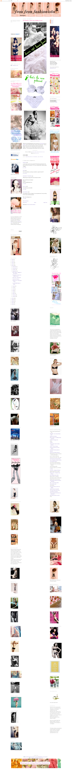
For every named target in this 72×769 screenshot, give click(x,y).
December (14, 266)
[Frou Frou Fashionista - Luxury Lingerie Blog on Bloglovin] (15, 34)
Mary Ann (24, 186)
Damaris (51, 451)
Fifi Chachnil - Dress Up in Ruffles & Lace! (32, 20)
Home (35, 202)
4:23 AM (24, 198)
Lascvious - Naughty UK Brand (55, 470)
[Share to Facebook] (26, 155)
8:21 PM (24, 167)
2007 (13, 302)
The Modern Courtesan (54, 491)
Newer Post (25, 202)
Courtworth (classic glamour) (55, 449)
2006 (13, 304)
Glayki (24, 170)
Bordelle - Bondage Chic (54, 439)
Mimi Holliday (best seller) (54, 475)
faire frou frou (29, 156)
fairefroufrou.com (53, 68)
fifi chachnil (34, 156)
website (24, 144)
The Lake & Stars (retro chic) (55, 490)
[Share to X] (25, 155)
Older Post (45, 202)
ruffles (41, 156)
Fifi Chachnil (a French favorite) (55, 458)
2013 (13, 262)
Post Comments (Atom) (31, 204)
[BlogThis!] (24, 155)
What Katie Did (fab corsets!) (55, 495)
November (14, 268)
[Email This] (23, 155)
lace (38, 156)
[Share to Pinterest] (27, 155)
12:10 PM (25, 173)
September (15, 271)
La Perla (51, 468)
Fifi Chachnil (42, 143)
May (13, 290)
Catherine (24, 162)
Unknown (51, 20)
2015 (13, 259)
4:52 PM (24, 189)
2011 (13, 265)
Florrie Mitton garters (53, 461)
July (13, 287)
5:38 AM (24, 183)
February (14, 294)
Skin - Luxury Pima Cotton (54, 482)
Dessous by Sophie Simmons (55, 452)
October (14, 269)
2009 (13, 299)
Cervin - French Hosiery (54, 446)
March (14, 293)
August (14, 286)
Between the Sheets (53, 436)
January (14, 296)
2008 (13, 301)
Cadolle (51, 442)
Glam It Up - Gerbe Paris (17, 277)
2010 (13, 298)
